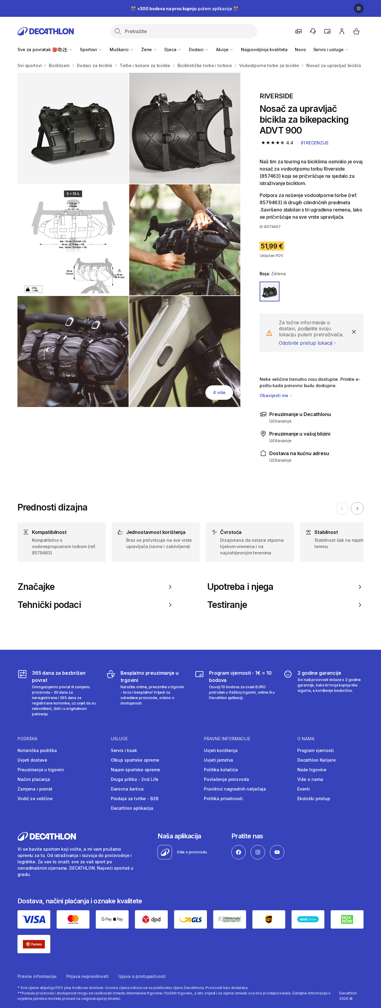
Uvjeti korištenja (221, 750)
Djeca (170, 49)
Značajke (36, 586)
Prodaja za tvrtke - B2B (134, 798)
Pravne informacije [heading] (227, 738)
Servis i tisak (124, 750)
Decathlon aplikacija (132, 808)
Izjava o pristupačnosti (142, 976)
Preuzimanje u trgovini (40, 769)
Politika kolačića (221, 769)
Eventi (303, 788)
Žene (147, 49)
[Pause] (359, 8)
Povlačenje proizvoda (226, 779)
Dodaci (197, 49)
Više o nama (310, 779)
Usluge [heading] (119, 738)
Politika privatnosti (223, 798)
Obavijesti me (274, 395)
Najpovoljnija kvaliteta (264, 49)
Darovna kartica (127, 788)
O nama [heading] (305, 738)
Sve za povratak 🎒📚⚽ (42, 49)
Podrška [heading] (27, 738)
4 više (219, 392)
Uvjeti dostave (32, 760)
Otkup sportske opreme (135, 760)
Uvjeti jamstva (218, 760)
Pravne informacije (36, 976)
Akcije (223, 49)
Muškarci (120, 49)
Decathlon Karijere (316, 760)
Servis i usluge (329, 49)
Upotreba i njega (240, 586)
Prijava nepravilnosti (87, 976)
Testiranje (227, 605)
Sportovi (89, 49)
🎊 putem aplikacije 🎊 (184, 8)
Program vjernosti (315, 750)
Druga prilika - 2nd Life (135, 779)
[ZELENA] (270, 291)
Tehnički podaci (49, 605)
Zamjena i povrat (34, 788)
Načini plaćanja (33, 779)
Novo (300, 49)
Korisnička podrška (37, 750)
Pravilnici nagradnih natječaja (235, 788)
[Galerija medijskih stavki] (128, 240)
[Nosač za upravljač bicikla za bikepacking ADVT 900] (73, 128)
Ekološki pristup (313, 798)
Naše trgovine (311, 769)
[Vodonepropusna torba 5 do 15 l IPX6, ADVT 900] (73, 239)
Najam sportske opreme (135, 769)
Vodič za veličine (35, 798)
